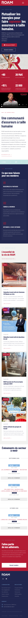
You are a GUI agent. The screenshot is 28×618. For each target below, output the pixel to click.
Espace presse (5, 596)
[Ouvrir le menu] (23, 2)
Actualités (17, 596)
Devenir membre (14, 565)
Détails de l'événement (14, 499)
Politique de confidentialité (13, 615)
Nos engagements (6, 589)
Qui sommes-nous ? (6, 587)
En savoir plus (5, 154)
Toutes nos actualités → (9, 258)
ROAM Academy (18, 594)
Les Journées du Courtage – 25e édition (14, 469)
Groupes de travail (19, 587)
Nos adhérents (5, 592)
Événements (17, 589)
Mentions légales (4, 615)
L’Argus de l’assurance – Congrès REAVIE (14, 519)
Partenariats (17, 592)
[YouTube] (6, 579)
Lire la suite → (7, 303)
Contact (21, 615)
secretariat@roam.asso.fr (9, 606)
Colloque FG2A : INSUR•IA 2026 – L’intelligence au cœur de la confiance (14, 490)
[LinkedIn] (3, 579)
